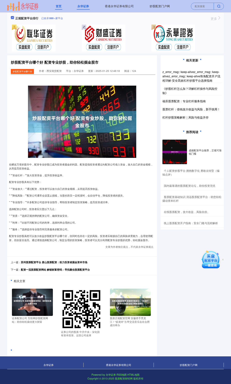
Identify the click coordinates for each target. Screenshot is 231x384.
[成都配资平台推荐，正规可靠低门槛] (174, 152)
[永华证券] (22, 6)
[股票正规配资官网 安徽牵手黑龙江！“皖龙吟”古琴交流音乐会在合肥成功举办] (130, 302)
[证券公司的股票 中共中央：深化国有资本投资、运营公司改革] (81, 308)
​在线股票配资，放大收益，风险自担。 (187, 212)
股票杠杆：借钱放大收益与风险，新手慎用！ (191, 109)
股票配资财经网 (124, 378)
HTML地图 (133, 374)
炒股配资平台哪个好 (22, 71)
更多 (214, 18)
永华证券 (83, 6)
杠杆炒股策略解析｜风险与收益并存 (185, 117)
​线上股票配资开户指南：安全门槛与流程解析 (191, 223)
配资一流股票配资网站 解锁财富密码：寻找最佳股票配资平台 (55, 269)
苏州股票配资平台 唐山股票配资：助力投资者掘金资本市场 (54, 262)
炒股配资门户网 (160, 6)
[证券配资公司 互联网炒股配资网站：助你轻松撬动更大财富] (32, 302)
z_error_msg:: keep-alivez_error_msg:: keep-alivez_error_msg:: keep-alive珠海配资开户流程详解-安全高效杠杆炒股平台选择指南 (191, 76)
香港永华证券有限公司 (119, 6)
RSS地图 (122, 374)
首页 (59, 6)
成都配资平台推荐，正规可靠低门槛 (205, 151)
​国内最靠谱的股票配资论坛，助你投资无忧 (189, 185)
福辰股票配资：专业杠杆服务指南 (184, 101)
